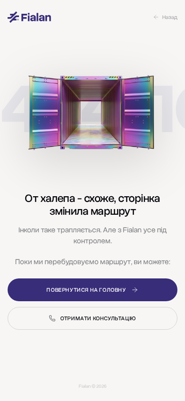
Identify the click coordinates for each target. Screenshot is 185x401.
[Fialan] (29, 17)
